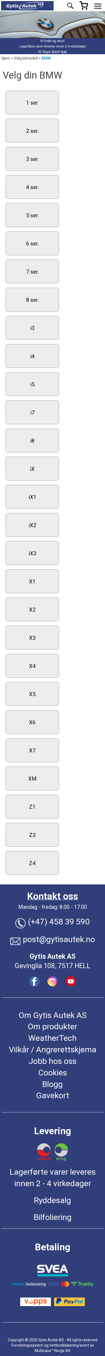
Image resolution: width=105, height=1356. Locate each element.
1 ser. (32, 103)
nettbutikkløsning (64, 1345)
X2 (32, 610)
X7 (32, 750)
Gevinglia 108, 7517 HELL (52, 966)
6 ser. (32, 243)
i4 (32, 356)
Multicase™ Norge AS (53, 1350)
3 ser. (32, 159)
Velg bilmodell (26, 58)
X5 (32, 694)
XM (32, 779)
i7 (32, 412)
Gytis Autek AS (52, 956)
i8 (32, 441)
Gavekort (52, 1095)
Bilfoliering (53, 1217)
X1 (32, 581)
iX (32, 469)
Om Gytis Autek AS (53, 1015)
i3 (32, 328)
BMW (46, 58)
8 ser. (32, 300)
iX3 (32, 553)
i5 (32, 384)
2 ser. (32, 131)
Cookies (52, 1072)
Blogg (52, 1084)
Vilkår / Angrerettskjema (52, 1049)
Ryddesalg (52, 1200)
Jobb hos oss (52, 1061)
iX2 (32, 525)
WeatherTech (52, 1038)
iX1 (32, 497)
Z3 (32, 835)
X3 (32, 638)
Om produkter (52, 1026)
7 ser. (32, 272)
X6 (32, 722)
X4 (32, 666)
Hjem (5, 58)
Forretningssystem (27, 1345)
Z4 (32, 863)
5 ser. (32, 215)
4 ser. (32, 187)
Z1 (32, 807)
